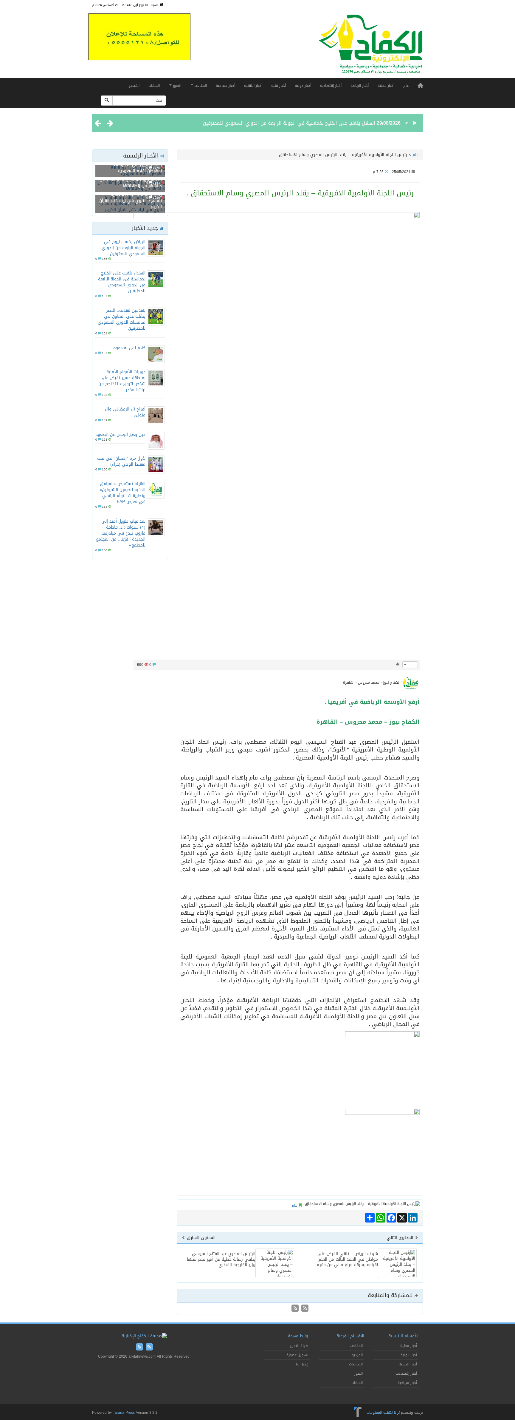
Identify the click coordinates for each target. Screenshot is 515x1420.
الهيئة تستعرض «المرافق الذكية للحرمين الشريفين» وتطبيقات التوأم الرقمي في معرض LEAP (122, 493)
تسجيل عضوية (297, 1355)
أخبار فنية (278, 85)
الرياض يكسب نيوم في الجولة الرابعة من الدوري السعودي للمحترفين (123, 248)
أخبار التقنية (253, 85)
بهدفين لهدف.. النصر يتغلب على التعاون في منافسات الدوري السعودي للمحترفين (121, 319)
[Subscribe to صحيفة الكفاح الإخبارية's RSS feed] (304, 1309)
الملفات (154, 85)
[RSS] (295, 1309)
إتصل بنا (302, 1364)
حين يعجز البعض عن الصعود (120, 434)
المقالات (200, 85)
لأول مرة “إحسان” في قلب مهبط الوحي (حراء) (121, 461)
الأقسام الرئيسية (403, 1336)
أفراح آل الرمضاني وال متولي (125, 412)
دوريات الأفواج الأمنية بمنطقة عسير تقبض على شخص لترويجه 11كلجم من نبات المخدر (121, 381)
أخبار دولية (303, 85)
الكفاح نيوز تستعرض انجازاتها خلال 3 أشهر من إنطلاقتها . (131, 183)
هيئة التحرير (299, 1345)
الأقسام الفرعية (350, 1336)
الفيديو (133, 85)
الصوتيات (356, 1364)
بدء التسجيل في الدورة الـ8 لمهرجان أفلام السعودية (137, 168)
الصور (176, 85)
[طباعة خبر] (397, 664)
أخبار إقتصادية (331, 85)
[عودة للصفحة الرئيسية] (371, 47)
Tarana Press (124, 1412)
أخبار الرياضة (359, 85)
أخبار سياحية (225, 85)
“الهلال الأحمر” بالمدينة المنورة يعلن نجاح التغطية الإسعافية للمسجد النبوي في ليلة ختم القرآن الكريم (130, 198)
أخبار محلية (386, 85)
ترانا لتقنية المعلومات (383, 1412)
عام (406, 85)
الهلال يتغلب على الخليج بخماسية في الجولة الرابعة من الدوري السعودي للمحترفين (289, 123)
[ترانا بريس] (357, 1412)
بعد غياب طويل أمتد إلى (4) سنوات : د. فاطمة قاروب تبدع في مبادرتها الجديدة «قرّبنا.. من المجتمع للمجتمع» (120, 533)
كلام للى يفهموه (129, 348)
